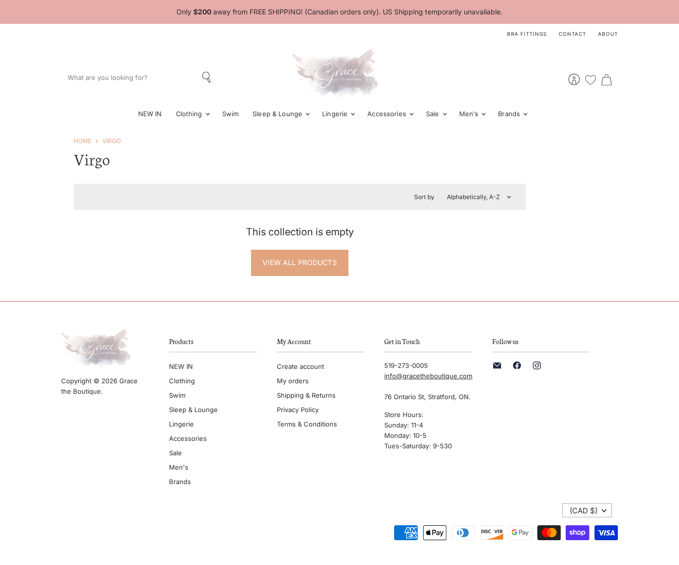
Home (82, 140)
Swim (230, 114)
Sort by (424, 197)
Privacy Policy (298, 410)
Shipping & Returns (306, 395)
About (608, 34)
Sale (433, 114)
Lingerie (335, 114)
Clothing (190, 114)
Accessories (387, 114)
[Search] (207, 77)
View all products (299, 262)
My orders (293, 381)
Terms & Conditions (307, 424)
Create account (300, 366)
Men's (470, 114)
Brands (510, 114)
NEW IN (150, 114)
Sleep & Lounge (278, 114)
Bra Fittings (527, 34)
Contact (572, 34)
